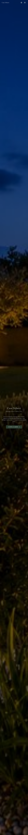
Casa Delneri (5, 2)
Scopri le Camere (13, 426)
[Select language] (21, 2)
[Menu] (24, 2)
